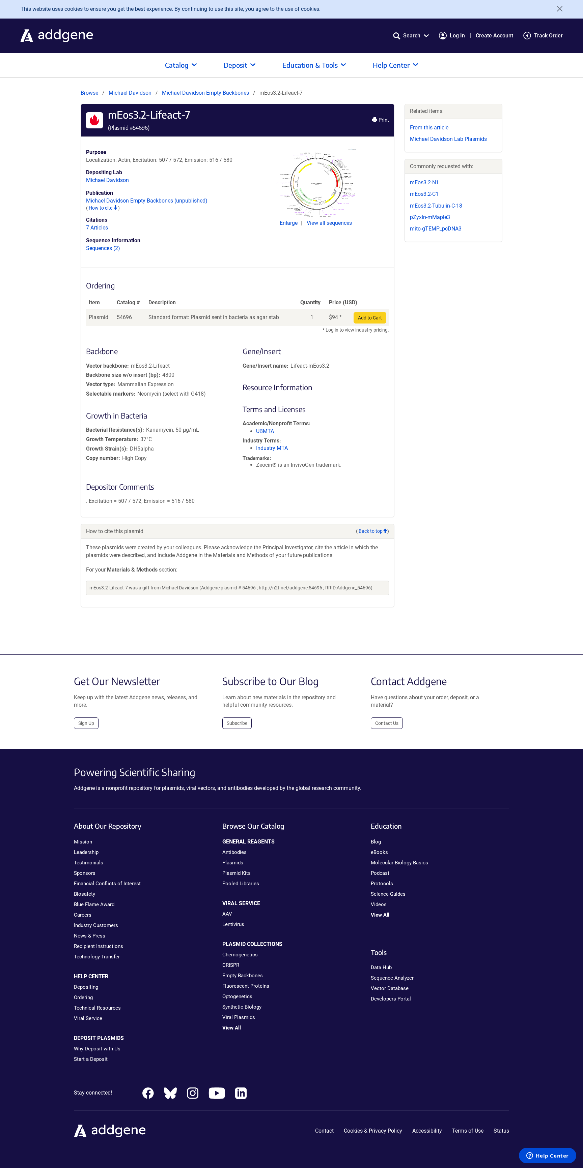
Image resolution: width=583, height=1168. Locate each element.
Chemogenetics (240, 955)
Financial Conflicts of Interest (107, 884)
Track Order (548, 35)
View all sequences (329, 223)
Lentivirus (233, 924)
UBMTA (265, 431)
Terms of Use (467, 1131)
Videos (379, 904)
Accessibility (427, 1131)
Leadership (86, 852)
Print (383, 120)
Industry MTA (272, 448)
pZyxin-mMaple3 (430, 217)
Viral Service (88, 1018)
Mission (83, 842)
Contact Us (386, 723)
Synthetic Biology (241, 1007)
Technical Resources (97, 1008)
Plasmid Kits (236, 873)
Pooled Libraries (240, 884)
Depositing (86, 987)
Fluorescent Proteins (245, 986)
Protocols (382, 884)
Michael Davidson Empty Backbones (206, 93)
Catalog (177, 65)
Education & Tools (310, 65)
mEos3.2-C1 (424, 194)
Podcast (380, 873)
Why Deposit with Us (97, 1049)
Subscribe (237, 723)
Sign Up (86, 723)
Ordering (83, 997)
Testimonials (88, 863)
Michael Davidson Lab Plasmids (448, 139)
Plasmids (232, 863)
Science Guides (388, 894)
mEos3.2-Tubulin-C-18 (436, 206)
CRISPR (230, 965)
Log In (457, 35)
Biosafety (84, 894)
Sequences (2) (103, 248)
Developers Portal (391, 999)
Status (501, 1131)
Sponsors (84, 873)
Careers (82, 915)
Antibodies (234, 852)
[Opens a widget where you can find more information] (547, 1156)
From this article (429, 127)
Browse (89, 93)
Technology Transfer (97, 957)
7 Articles (97, 227)
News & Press (89, 936)
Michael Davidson (130, 93)
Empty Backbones (242, 976)
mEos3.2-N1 (424, 182)
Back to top (371, 531)
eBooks (379, 852)
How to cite (101, 208)
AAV (227, 914)
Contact (324, 1131)
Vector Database (390, 988)
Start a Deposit (91, 1059)
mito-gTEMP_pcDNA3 (436, 228)
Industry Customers (96, 925)
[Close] (557, 8)
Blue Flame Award (94, 904)
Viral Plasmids (238, 1017)
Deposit (235, 65)
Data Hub (381, 967)
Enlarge (289, 223)
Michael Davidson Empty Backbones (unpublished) (146, 200)
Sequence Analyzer (392, 978)
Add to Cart (370, 317)
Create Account (494, 35)
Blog (376, 842)
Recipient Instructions (98, 946)
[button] (411, 35)
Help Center (391, 65)
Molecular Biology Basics (399, 863)
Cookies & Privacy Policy (373, 1131)
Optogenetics (237, 996)
